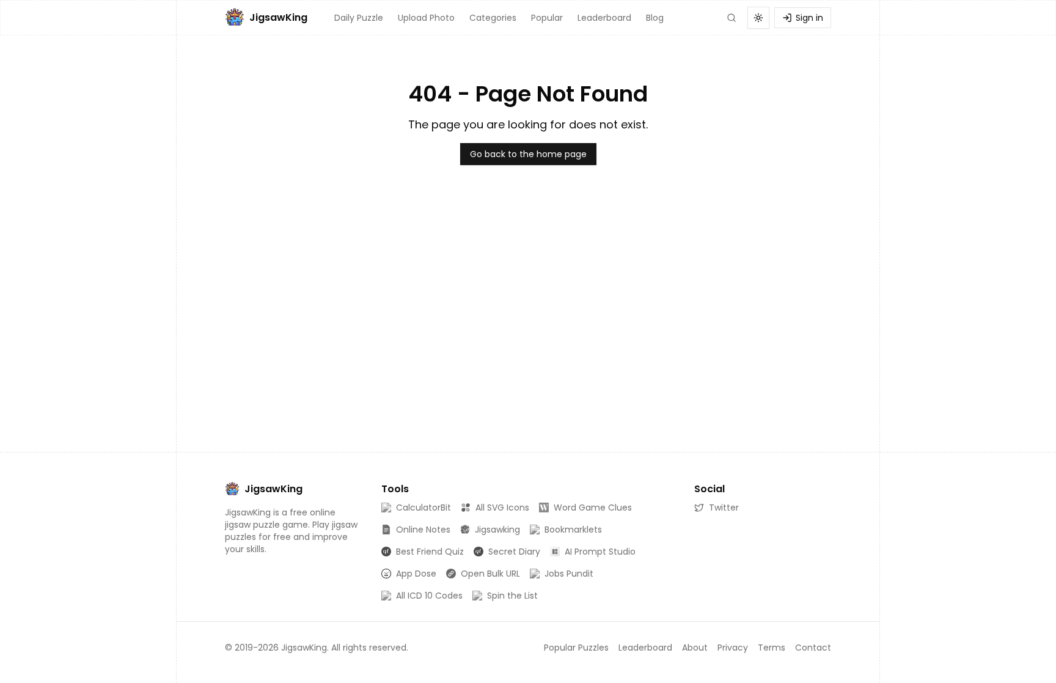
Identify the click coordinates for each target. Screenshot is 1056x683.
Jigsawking (497, 529)
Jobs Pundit (568, 573)
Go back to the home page (528, 154)
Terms (771, 647)
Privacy (732, 647)
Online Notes (423, 529)
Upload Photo (426, 18)
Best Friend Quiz (430, 551)
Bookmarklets (573, 529)
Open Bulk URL (490, 573)
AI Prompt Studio (600, 551)
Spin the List (512, 595)
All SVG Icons (502, 507)
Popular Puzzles (576, 647)
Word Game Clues (593, 507)
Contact (813, 647)
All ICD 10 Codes (429, 595)
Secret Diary (514, 551)
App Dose (416, 573)
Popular (547, 18)
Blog (655, 18)
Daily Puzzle (358, 18)
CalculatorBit (423, 507)
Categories (492, 18)
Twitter (724, 507)
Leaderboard (604, 18)
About (695, 647)
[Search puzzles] (732, 18)
